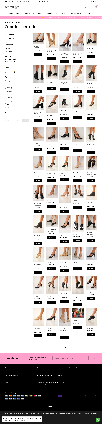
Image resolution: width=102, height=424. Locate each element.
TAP (6, 54)
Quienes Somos (9, 1)
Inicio (6, 22)
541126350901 (41, 372)
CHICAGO (7, 48)
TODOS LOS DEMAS (10, 61)
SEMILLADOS (8, 51)
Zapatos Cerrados (29, 13)
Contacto (45, 1)
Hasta (15, 117)
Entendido (22, 420)
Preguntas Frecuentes (22, 1)
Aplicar (26, 120)
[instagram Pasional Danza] (91, 1)
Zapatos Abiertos (13, 13)
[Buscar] (85, 7)
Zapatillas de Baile (52, 13)
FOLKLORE (8, 56)
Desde (7, 117)
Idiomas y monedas (90, 396)
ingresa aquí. (63, 413)
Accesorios (87, 13)
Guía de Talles (36, 1)
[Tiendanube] (91, 413)
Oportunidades (76, 13)
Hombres (64, 13)
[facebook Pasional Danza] (94, 1)
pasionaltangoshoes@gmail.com (46, 379)
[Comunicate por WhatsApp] (98, 420)
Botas (40, 13)
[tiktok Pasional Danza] (96, 1)
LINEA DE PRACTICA (10, 59)
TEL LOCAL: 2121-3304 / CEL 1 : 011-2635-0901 (50, 375)
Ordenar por (9, 34)
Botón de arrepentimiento (74, 413)
